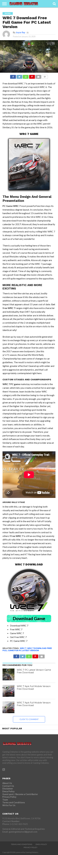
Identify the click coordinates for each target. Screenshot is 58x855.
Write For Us (8, 805)
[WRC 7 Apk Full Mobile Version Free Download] (8, 691)
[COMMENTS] (45, 76)
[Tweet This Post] (19, 76)
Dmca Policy (8, 791)
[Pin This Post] (32, 76)
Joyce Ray (20, 32)
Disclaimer (7, 788)
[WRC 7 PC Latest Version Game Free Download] (8, 674)
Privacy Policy (9, 797)
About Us (7, 783)
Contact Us (8, 786)
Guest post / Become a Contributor (20, 794)
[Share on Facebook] (13, 76)
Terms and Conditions (13, 802)
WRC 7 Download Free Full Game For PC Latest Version (27, 649)
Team (5, 799)
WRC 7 (23, 648)
